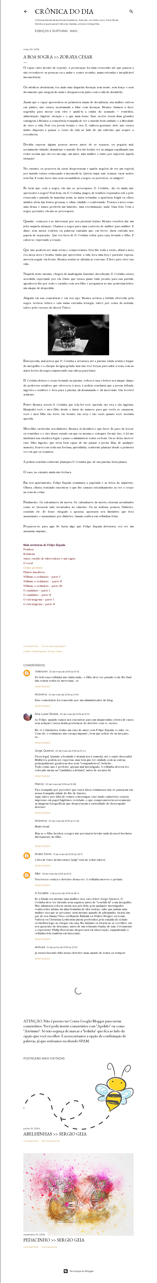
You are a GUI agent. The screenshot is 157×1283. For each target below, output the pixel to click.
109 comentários (51, 1140)
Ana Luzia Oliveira (46, 714)
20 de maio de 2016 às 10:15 (64, 671)
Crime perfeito (33, 567)
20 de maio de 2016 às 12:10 (75, 714)
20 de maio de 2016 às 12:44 (70, 750)
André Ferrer (43, 854)
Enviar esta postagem (54, 646)
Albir (38, 873)
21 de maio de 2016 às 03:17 (68, 854)
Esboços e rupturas (51, 31)
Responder (42, 686)
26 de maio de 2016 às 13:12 (56, 873)
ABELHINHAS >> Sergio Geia (55, 1134)
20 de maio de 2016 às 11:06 (63, 694)
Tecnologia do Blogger (82, 1271)
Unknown (41, 671)
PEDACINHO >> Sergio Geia (53, 1240)
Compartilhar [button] (31, 646)
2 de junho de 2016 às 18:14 (64, 893)
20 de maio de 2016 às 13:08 (60, 784)
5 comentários (49, 1246)
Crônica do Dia (64, 11)
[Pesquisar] (131, 10)
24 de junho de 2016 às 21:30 (62, 947)
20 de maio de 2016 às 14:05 (64, 820)
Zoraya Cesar (54, 651)
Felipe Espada (38, 651)
